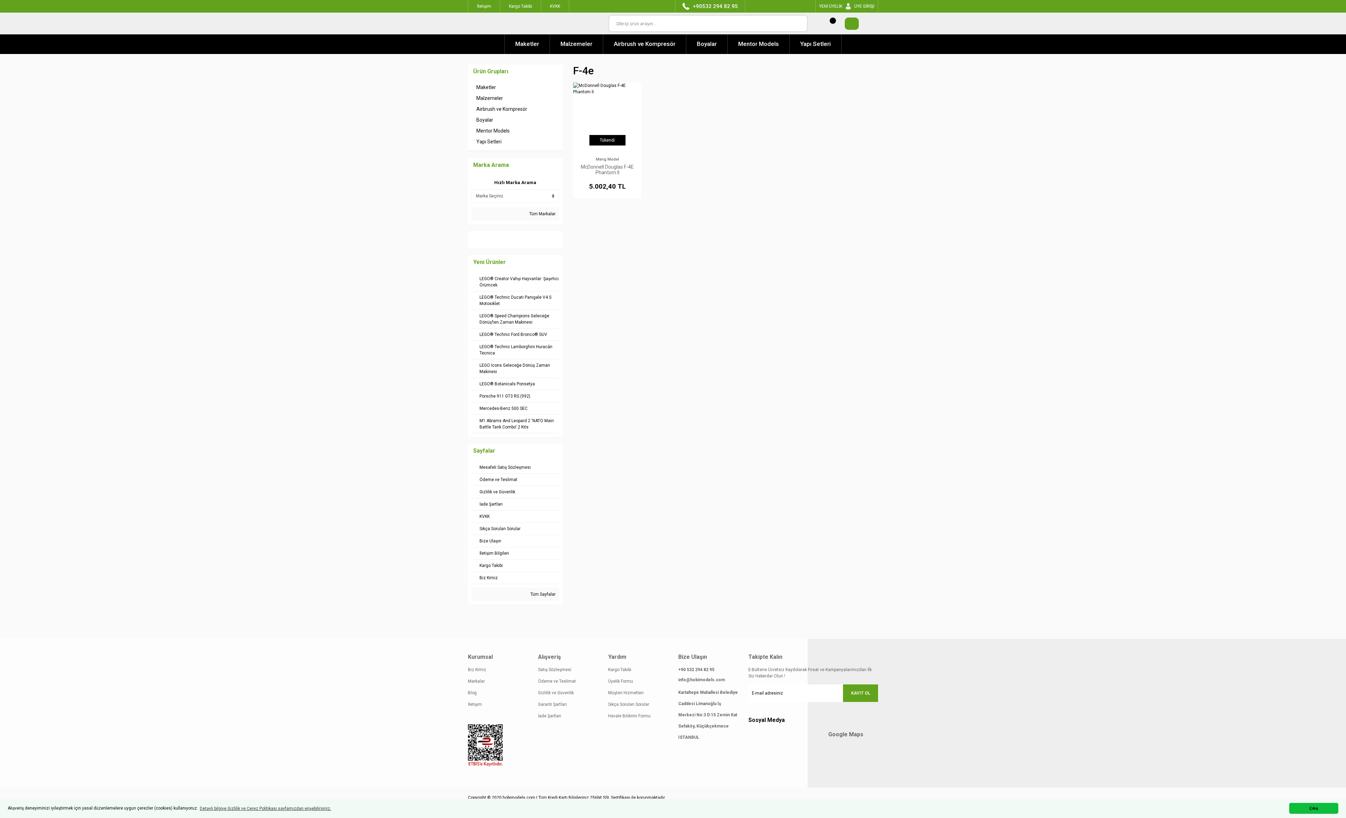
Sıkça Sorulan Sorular (628, 704)
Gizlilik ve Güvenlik (556, 692)
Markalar (476, 681)
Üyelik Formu (620, 681)
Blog (472, 692)
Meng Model (607, 159)
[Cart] (848, 24)
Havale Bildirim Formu (629, 716)
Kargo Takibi (619, 669)
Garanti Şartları (552, 704)
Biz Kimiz (477, 669)
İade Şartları (549, 716)
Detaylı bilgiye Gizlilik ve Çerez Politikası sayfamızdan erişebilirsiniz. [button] (265, 808)
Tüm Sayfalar (542, 594)
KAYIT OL (860, 693)
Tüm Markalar (542, 213)
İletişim (475, 704)
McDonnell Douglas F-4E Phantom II (607, 169)
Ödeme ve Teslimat (557, 681)
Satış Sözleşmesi (554, 669)
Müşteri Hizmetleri (626, 692)
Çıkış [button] (1313, 808)
